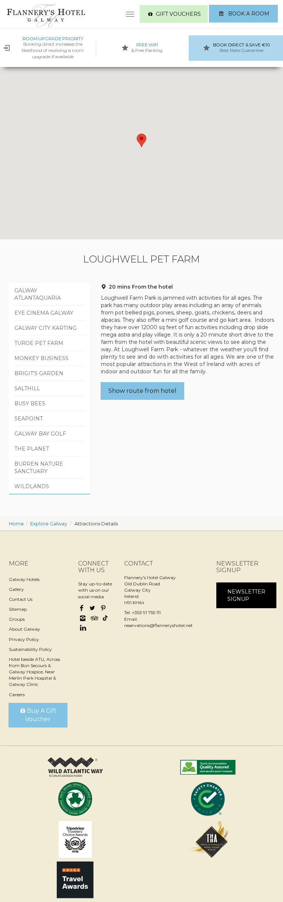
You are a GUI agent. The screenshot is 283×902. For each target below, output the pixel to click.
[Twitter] (92, 608)
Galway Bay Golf (40, 433)
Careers (17, 694)
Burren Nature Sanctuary (38, 468)
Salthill (27, 388)
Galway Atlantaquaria (37, 294)
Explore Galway (48, 523)
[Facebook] (82, 608)
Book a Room (248, 13)
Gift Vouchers (178, 14)
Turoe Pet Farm (38, 343)
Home (16, 523)
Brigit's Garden (38, 373)
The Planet (31, 448)
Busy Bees (29, 403)
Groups (17, 619)
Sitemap (18, 609)
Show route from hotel (142, 390)
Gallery (16, 589)
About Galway (24, 629)
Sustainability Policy (30, 649)
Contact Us (20, 599)
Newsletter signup (246, 595)
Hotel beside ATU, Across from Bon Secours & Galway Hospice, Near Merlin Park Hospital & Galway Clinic (34, 671)
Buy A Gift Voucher (41, 715)
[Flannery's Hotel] (46, 15)
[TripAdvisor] (93, 619)
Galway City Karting (45, 328)
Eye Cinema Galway (43, 313)
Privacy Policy (24, 639)
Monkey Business (41, 358)
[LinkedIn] (83, 628)
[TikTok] (104, 616)
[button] (141, 140)
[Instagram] (83, 619)
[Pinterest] (103, 608)
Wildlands (31, 486)
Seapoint (28, 418)
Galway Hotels (24, 579)
